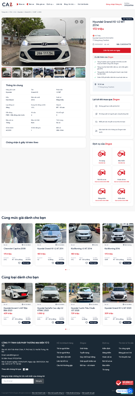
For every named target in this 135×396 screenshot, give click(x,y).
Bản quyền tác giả (88, 393)
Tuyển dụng (84, 353)
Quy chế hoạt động (87, 357)
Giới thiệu (84, 348)
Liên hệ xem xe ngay (111, 50)
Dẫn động (9, 112)
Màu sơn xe (9, 120)
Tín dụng (105, 370)
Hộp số (58, 105)
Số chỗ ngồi (60, 112)
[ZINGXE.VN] (7, 5)
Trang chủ (5, 12)
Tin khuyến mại (125, 357)
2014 (39, 12)
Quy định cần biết (64, 357)
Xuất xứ (58, 97)
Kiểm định (106, 348)
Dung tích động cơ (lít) (38, 105)
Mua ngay (26, 263)
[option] (44, 42)
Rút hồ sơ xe (107, 361)
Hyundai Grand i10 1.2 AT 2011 (50, 248)
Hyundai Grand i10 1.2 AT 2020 (118, 308)
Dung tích (6, 257)
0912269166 (17, 358)
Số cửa (33, 112)
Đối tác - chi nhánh (87, 365)
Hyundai (20, 12)
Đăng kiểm (106, 353)
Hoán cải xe (107, 357)
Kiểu (7, 97)
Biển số (58, 128)
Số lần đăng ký (36, 128)
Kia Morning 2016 (112, 248)
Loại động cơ (10, 105)
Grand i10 (28, 12)
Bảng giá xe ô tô (125, 353)
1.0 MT (34, 12)
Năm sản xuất (35, 97)
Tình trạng (59, 120)
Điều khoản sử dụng (73, 393)
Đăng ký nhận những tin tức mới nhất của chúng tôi (23, 376)
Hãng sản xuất (10, 90)
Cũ (15, 12)
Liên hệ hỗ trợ (62, 361)
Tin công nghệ (124, 348)
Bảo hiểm (106, 365)
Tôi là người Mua (63, 353)
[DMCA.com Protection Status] (126, 393)
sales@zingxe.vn (12, 355)
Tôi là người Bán (63, 348)
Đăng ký (39, 381)
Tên (32, 90)
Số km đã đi (9, 128)
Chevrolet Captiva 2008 (15, 248)
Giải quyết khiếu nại (88, 361)
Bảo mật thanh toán (39, 393)
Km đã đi (28, 257)
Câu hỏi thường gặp (65, 365)
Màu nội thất (35, 120)
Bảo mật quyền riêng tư (56, 393)
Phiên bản (59, 90)
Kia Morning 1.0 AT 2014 (81, 248)
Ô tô (11, 12)
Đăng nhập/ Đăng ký (114, 4)
